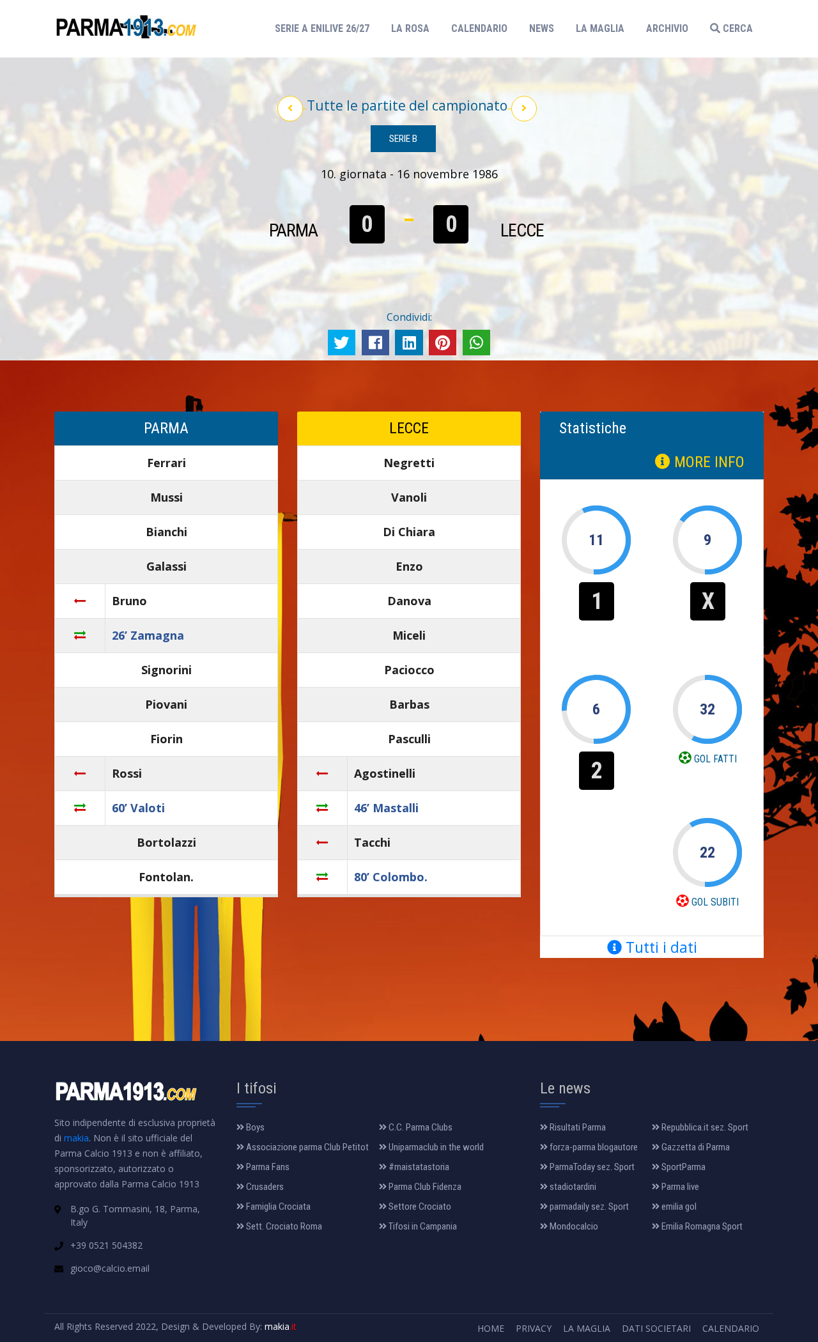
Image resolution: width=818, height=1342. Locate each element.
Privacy (534, 1328)
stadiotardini (572, 1186)
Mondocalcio (573, 1226)
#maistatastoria (418, 1167)
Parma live (679, 1186)
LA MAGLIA (600, 28)
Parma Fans (266, 1167)
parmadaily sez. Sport (588, 1206)
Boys (254, 1127)
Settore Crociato (419, 1206)
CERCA (736, 28)
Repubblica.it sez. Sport (704, 1127)
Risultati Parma (577, 1127)
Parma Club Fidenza (424, 1186)
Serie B (403, 138)
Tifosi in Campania (422, 1226)
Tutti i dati (659, 947)
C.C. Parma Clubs (419, 1127)
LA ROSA (410, 28)
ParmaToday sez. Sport (591, 1167)
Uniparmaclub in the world (435, 1147)
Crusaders (264, 1186)
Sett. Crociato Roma (283, 1226)
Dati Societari (656, 1328)
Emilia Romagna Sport (701, 1226)
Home (490, 1328)
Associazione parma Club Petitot (306, 1147)
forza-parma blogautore (593, 1147)
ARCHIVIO (667, 28)
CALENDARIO (479, 28)
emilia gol (678, 1206)
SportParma (683, 1167)
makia (76, 1138)
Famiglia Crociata (277, 1206)
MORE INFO (707, 462)
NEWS (541, 28)
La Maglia (586, 1328)
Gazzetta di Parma (695, 1147)
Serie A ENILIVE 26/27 (326, 28)
